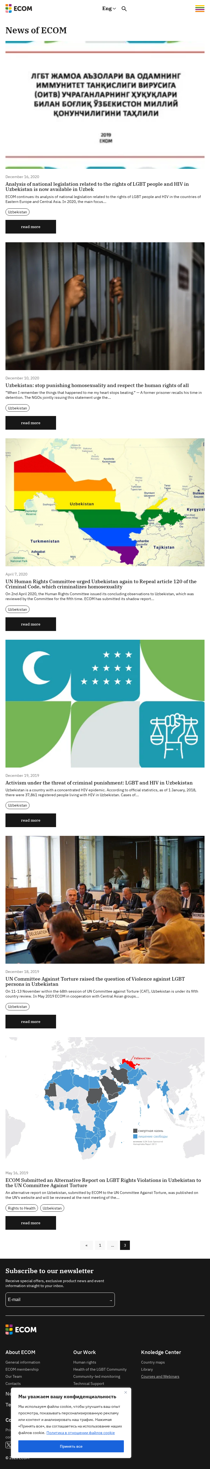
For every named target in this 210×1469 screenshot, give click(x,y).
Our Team (13, 1376)
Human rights (84, 1362)
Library (147, 1369)
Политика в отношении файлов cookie (80, 1432)
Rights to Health (22, 1208)
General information (22, 1362)
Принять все (71, 1446)
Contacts (13, 1383)
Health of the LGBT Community (100, 1369)
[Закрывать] (125, 1392)
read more (30, 226)
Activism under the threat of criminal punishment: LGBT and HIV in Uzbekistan (99, 782)
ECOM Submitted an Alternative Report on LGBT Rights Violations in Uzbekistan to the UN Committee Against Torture (103, 1183)
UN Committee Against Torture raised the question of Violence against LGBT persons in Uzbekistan (95, 981)
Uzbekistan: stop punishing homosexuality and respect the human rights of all (97, 385)
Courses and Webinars (160, 1376)
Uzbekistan (17, 211)
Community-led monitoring (96, 1376)
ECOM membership (22, 1369)
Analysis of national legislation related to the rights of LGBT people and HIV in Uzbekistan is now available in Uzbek (97, 186)
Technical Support (88, 1383)
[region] (71, 1423)
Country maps (153, 1362)
